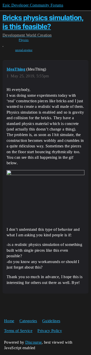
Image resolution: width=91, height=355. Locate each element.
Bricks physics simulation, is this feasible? (43, 22)
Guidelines (51, 321)
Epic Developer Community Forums (33, 5)
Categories (28, 321)
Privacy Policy (49, 331)
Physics (24, 40)
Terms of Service (18, 331)
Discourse (33, 342)
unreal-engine (23, 50)
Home (9, 321)
